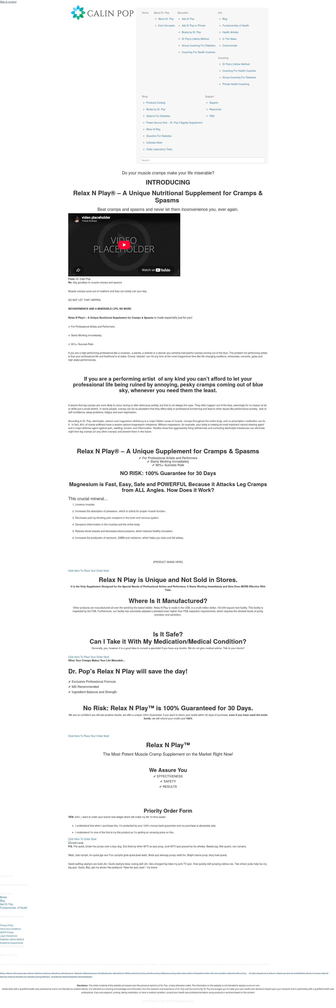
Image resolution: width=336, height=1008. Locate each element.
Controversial (229, 45)
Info (220, 12)
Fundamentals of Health (235, 25)
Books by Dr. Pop (191, 32)
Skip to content (8, 2)
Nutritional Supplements (11, 942)
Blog (224, 19)
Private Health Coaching (235, 84)
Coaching (223, 58)
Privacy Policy (6, 925)
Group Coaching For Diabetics (198, 45)
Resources (215, 109)
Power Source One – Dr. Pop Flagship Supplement (174, 122)
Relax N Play (153, 129)
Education (182, 12)
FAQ (211, 116)
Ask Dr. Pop (6, 904)
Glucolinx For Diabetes (159, 136)
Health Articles (230, 32)
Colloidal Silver (154, 142)
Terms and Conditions (10, 928)
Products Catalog (155, 102)
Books (3, 897)
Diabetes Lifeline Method (12, 939)
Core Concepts (166, 25)
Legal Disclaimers (8, 935)
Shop (145, 96)
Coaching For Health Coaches (198, 52)
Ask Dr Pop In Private (193, 25)
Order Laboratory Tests (159, 149)
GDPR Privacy (7, 932)
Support (209, 96)
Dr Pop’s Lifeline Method (195, 38)
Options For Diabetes (158, 116)
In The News (229, 38)
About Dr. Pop (161, 12)
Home (145, 12)
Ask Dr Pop (188, 19)
